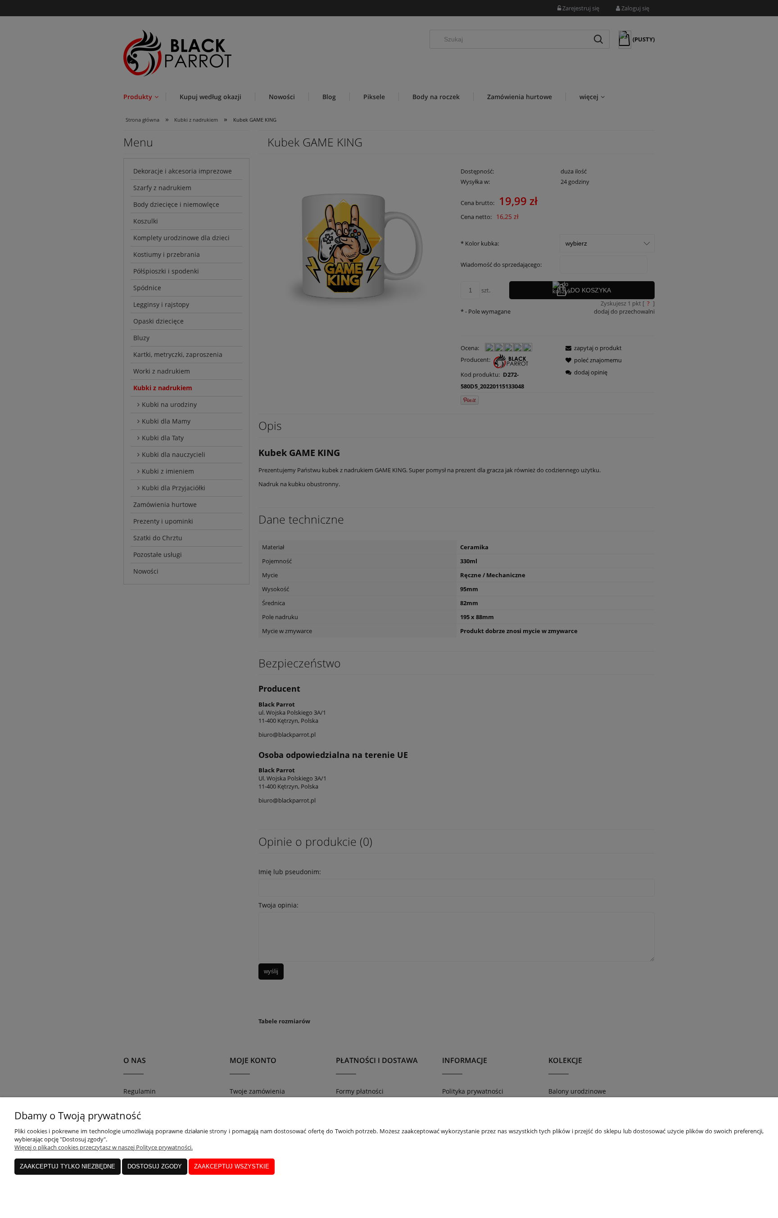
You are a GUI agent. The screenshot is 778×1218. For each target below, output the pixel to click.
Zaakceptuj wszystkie (231, 1166)
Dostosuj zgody (154, 1166)
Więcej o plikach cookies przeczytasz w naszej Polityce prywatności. (103, 1147)
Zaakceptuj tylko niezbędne (67, 1166)
